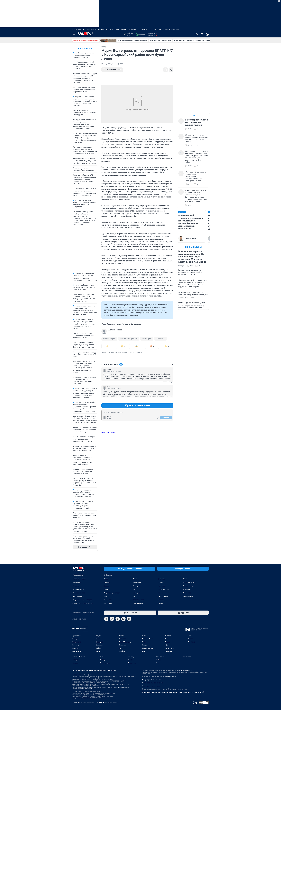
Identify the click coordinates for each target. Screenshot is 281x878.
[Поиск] (196, 34)
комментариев (114, 70)
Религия (161, 600)
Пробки (153, 29)
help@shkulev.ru (87, 688)
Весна (106, 586)
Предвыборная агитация (82, 600)
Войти (109, 418)
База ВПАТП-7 (160, 339)
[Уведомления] (202, 34)
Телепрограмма (112, 29)
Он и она (161, 579)
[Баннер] (108, 40)
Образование (138, 603)
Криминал (137, 582)
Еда (105, 596)
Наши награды (78, 589)
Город (106, 589)
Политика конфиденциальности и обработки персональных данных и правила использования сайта (173, 692)
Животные (108, 600)
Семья (160, 603)
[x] (129, 619)
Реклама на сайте (79, 579)
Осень (160, 582)
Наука (135, 596)
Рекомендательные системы (151, 686)
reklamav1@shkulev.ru (185, 670)
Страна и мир (188, 586)
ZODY (160, 29)
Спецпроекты (188, 596)
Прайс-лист (76, 582)
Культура (136, 586)
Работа (160, 593)
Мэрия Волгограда (109, 339)
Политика (162, 586)
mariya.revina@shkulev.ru (80, 698)
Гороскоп (132, 29)
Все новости (84, 48)
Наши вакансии (78, 593)
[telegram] (106, 619)
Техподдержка (78, 596)
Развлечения (163, 596)
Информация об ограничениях (151, 680)
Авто (106, 579)
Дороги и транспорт (112, 593)
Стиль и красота (189, 582)
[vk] (112, 619)
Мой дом (136, 593)
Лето (135, 589)
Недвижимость (78, 29)
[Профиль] (207, 34)
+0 (164, 383)
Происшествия (163, 589)
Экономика (187, 593)
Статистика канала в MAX (82, 603)
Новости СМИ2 (108, 432)
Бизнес (107, 582)
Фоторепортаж (146, 339)
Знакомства (92, 29)
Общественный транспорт (128, 339)
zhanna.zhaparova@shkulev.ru (81, 695)
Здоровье (108, 603)
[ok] (117, 619)
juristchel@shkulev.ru (122, 687)
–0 (171, 383)
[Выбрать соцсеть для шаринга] (171, 69)
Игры (165, 29)
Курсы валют (143, 29)
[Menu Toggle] (73, 34)
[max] (123, 619)
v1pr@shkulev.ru (171, 677)
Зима (135, 579)
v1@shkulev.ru (96, 685)
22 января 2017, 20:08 (108, 64)
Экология (186, 589)
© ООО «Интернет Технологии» (107, 703)
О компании (77, 586)
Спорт (185, 579)
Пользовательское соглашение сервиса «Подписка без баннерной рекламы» (166, 689)
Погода (101, 29)
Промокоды (174, 29)
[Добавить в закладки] (165, 69)
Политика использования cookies (152, 683)
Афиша (123, 29)
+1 (164, 400)
